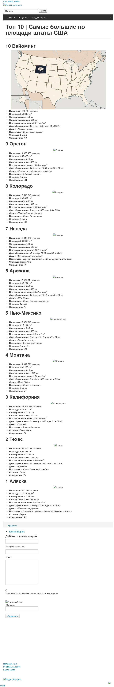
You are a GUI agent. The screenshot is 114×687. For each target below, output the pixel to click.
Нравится (12, 525)
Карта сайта (9, 669)
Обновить (10, 604)
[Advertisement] (57, 642)
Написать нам (10, 663)
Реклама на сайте (12, 666)
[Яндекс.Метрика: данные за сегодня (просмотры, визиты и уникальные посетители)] (12, 679)
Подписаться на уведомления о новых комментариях (31, 593)
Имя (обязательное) (15, 546)
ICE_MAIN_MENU (11, 1)
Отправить (12, 616)
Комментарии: (17, 531)
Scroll (2, 685)
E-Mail (8, 556)
